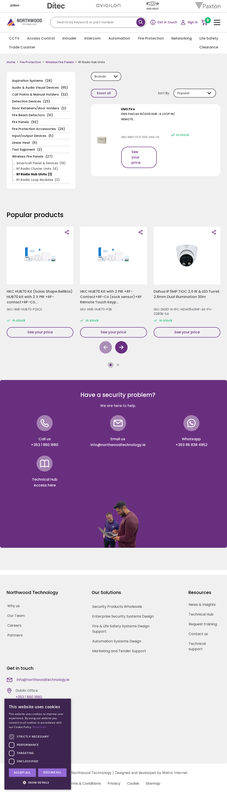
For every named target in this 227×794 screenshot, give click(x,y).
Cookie (133, 783)
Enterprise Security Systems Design (123, 616)
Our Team (16, 615)
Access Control (41, 38)
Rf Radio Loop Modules (38, 180)
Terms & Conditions (84, 783)
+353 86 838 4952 (191, 444)
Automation (119, 38)
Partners (15, 635)
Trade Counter (22, 47)
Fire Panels (25, 122)
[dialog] (37, 744)
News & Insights (202, 604)
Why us (13, 605)
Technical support (197, 646)
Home (11, 62)
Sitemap (153, 783)
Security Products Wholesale (117, 606)
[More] (67, 232)
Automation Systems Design (116, 641)
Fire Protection (151, 38)
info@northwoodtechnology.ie (117, 444)
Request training (203, 624)
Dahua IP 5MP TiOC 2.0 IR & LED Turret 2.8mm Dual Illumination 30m (186, 294)
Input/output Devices (32, 136)
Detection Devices (31, 101)
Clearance (208, 47)
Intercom (92, 38)
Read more (40, 727)
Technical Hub (201, 614)
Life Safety (209, 38)
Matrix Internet (174, 772)
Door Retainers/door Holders (39, 108)
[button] (110, 365)
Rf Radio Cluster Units (37, 168)
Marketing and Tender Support (119, 651)
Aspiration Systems (32, 80)
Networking (181, 38)
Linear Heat (24, 142)
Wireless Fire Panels (59, 62)
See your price (136, 157)
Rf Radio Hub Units (34, 174)
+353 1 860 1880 (44, 444)
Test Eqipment (27, 149)
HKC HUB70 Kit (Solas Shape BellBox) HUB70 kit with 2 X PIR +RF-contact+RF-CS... (39, 297)
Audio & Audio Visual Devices (40, 87)
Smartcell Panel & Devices (41, 163)
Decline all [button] (52, 772)
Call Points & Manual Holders (40, 94)
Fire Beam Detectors (32, 115)
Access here (45, 485)
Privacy (114, 783)
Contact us (198, 633)
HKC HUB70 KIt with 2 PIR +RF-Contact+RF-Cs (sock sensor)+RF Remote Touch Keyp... (111, 297)
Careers (14, 625)
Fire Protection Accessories (38, 129)
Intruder (69, 38)
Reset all (104, 93)
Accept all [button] (22, 772)
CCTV (14, 38)
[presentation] (105, 348)
